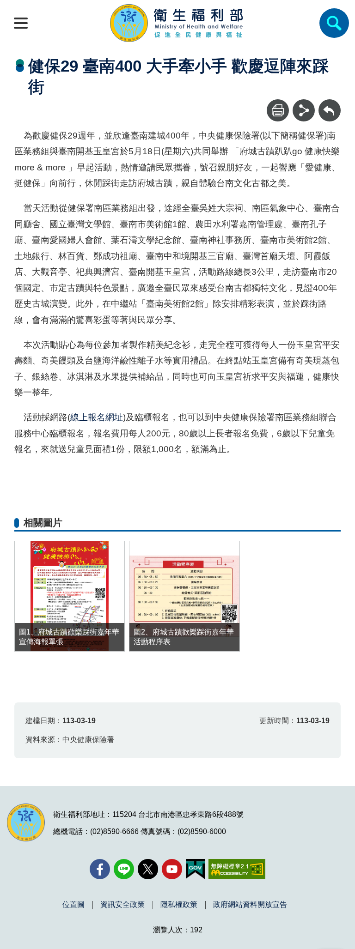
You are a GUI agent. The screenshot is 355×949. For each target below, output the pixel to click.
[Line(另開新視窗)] (124, 869)
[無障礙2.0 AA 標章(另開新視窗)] (236, 869)
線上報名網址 (96, 417)
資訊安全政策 (122, 904)
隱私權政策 (178, 904)
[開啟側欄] (21, 23)
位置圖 (73, 904)
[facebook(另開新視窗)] (100, 869)
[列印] (278, 110)
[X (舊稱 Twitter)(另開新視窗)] (148, 869)
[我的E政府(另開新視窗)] (195, 869)
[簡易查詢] (334, 23)
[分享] (304, 110)
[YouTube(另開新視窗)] (172, 869)
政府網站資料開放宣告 (250, 904)
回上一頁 (329, 104)
